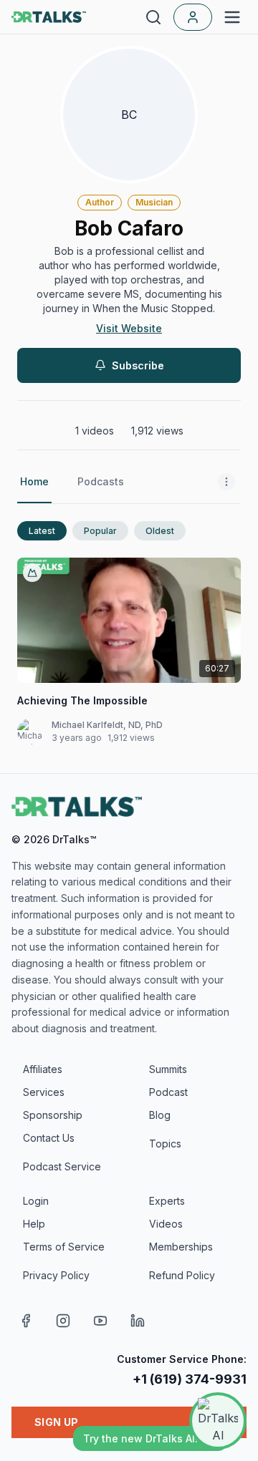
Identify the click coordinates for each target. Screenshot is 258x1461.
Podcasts (100, 481)
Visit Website (129, 328)
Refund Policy (182, 1275)
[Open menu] (232, 17)
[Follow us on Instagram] (63, 1320)
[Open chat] (218, 1421)
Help (34, 1224)
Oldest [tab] (159, 530)
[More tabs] (226, 482)
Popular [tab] (100, 530)
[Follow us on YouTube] (100, 1320)
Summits (168, 1069)
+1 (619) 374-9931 (190, 1379)
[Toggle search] (153, 17)
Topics (165, 1143)
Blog (160, 1115)
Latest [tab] (42, 530)
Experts (167, 1201)
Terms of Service (64, 1247)
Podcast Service (62, 1166)
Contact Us (49, 1138)
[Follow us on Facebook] (25, 1320)
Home (34, 481)
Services (43, 1092)
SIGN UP (56, 1422)
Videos (166, 1224)
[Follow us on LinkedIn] (137, 1320)
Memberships (181, 1247)
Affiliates (42, 1069)
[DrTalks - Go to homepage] (76, 807)
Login (36, 1201)
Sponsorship (52, 1115)
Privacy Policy (56, 1275)
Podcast (168, 1092)
